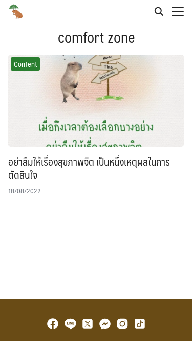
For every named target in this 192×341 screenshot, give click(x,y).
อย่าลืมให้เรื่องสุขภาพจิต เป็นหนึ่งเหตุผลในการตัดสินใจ (89, 168)
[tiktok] (139, 323)
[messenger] (105, 323)
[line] (70, 323)
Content (25, 64)
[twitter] (87, 323)
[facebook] (52, 323)
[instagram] (122, 323)
